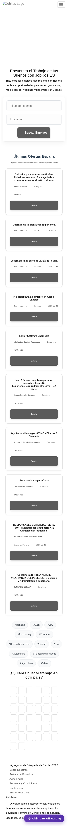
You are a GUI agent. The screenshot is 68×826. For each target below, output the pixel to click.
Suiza (21, 699)
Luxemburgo (54, 718)
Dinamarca (54, 699)
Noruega (30, 727)
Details (34, 205)
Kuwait (46, 718)
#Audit (36, 624)
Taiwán (54, 737)
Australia (30, 690)
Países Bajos (21, 727)
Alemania (46, 699)
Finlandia (21, 709)
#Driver (44, 663)
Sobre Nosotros (19, 769)
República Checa (38, 699)
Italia (21, 718)
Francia (30, 709)
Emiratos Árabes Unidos (13, 690)
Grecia (38, 709)
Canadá (13, 699)
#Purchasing (24, 634)
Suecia (38, 737)
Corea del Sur (38, 718)
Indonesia (13, 718)
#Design (42, 644)
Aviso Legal (16, 778)
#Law (50, 624)
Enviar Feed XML (20, 792)
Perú (46, 727)
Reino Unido (13, 746)
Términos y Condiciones (23, 783)
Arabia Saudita (30, 737)
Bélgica (38, 690)
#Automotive (18, 653)
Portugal (13, 737)
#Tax (56, 644)
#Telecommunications (44, 653)
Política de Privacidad (22, 774)
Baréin (46, 690)
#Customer (44, 634)
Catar (21, 737)
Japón (30, 718)
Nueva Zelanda (38, 727)
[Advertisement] (34, 44)
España (13, 709)
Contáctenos (17, 788)
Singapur (46, 737)
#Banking (20, 624)
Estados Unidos (21, 746)
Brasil (54, 690)
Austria (21, 690)
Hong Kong (46, 709)
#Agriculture (26, 663)
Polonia (54, 727)
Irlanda (54, 709)
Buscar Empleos (36, 132)
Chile (30, 699)
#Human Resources (19, 644)
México (13, 727)
